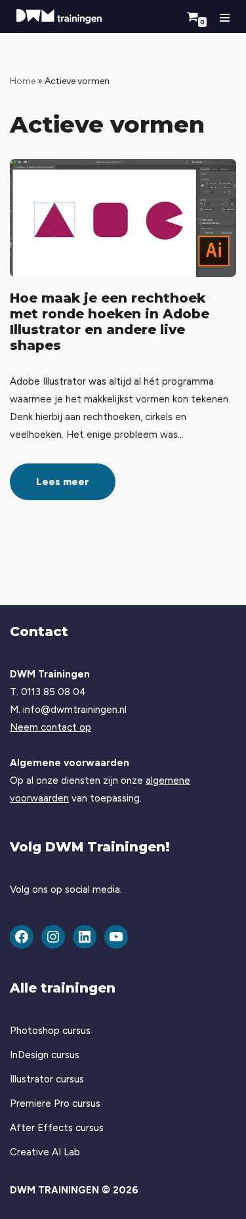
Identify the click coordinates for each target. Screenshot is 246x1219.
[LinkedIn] (84, 937)
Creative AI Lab (45, 1152)
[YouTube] (116, 937)
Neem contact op (50, 727)
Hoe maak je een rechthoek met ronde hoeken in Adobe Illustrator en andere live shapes (109, 321)
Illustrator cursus (47, 1079)
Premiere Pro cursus (55, 1103)
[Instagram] (53, 937)
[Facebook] (21, 937)
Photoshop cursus (50, 1031)
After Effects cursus (57, 1128)
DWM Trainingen (54, 1190)
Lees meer (49, 487)
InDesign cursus (44, 1055)
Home (22, 81)
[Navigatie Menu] (225, 17)
